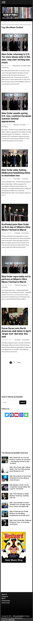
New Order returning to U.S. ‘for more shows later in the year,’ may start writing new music (16, 58)
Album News (16, 65)
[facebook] (12, 415)
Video (28, 65)
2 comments (25, 233)
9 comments (5, 67)
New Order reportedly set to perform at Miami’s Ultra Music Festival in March (16, 279)
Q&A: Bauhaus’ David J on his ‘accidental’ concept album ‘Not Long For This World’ (20, 487)
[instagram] (21, 415)
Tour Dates (24, 65)
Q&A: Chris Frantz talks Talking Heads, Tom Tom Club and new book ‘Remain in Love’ (20, 469)
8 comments (25, 339)
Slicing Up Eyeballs (18, 616)
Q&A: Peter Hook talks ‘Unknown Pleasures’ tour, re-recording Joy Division (20, 522)
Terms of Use (6, 602)
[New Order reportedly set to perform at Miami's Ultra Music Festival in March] (15, 264)
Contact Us (5, 596)
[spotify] (26, 415)
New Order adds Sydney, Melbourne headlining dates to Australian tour (16, 173)
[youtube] (16, 415)
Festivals (17, 233)
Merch (3, 598)
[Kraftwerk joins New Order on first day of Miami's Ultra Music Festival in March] (15, 212)
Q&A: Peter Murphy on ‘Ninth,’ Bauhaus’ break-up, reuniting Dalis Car (19, 496)
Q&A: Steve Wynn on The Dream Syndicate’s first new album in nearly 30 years (20, 478)
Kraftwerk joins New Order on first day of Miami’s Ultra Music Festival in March (16, 227)
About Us (4, 594)
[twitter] (7, 415)
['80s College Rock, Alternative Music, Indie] (17, 12)
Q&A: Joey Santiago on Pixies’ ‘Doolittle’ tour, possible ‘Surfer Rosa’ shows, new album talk (20, 504)
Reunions (16, 124)
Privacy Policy (6, 600)
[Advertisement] (16, 378)
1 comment (25, 178)
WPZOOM (11, 620)
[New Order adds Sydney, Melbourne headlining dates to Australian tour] (15, 158)
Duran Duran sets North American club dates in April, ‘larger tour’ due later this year (16, 332)
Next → (20, 362)
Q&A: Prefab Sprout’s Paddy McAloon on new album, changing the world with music (20, 513)
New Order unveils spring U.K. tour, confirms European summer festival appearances (16, 117)
